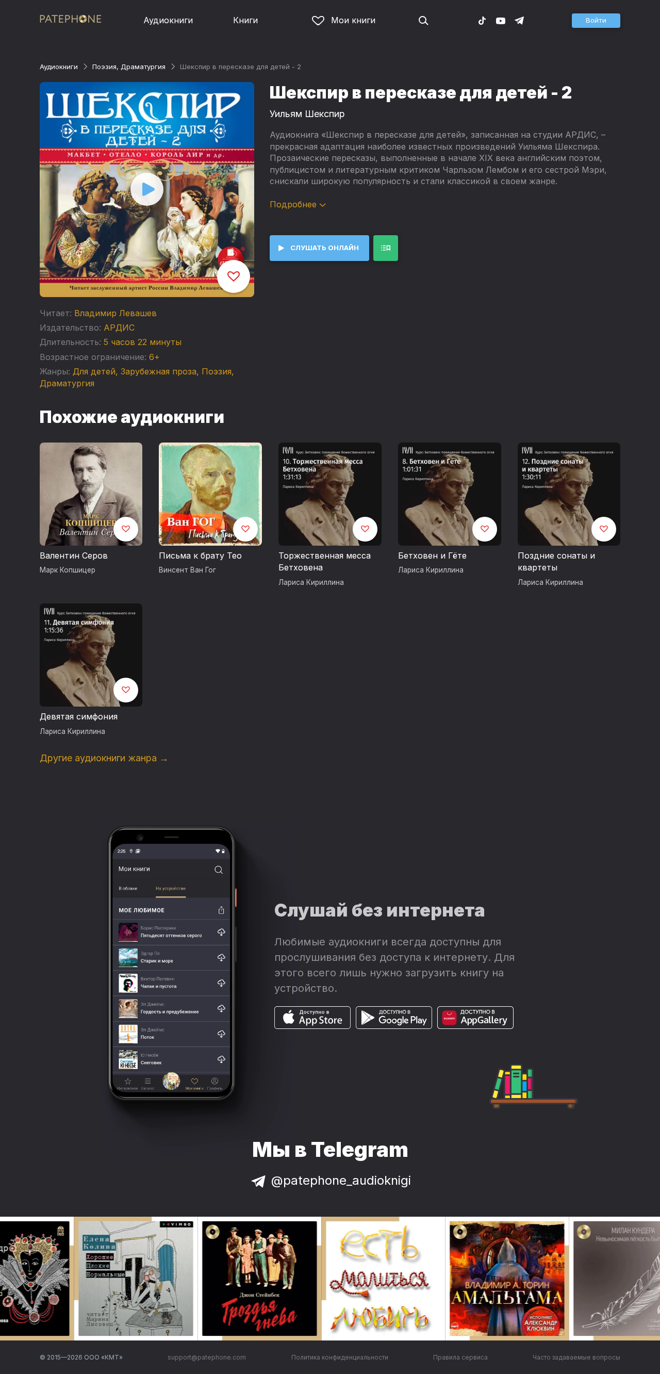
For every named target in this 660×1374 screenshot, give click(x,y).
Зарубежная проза (158, 371)
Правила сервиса (460, 1357)
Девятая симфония (79, 716)
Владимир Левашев (115, 313)
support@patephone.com (207, 1357)
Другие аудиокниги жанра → (104, 758)
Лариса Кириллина (311, 582)
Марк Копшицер (67, 570)
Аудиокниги (168, 20)
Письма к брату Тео (200, 555)
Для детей (94, 371)
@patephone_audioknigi (341, 1180)
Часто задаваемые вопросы (576, 1357)
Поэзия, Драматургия (129, 66)
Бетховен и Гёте (432, 555)
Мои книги (353, 20)
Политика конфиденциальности (339, 1357)
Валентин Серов (74, 555)
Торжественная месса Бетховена (324, 561)
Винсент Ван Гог (187, 570)
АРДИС (119, 327)
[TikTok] (482, 20)
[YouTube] (500, 20)
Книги (245, 20)
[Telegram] (519, 20)
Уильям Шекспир (307, 113)
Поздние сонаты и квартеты (556, 561)
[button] (596, 20)
